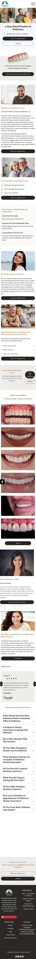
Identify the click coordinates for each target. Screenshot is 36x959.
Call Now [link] (18, 43)
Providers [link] (10, 928)
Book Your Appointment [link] (18, 38)
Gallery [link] (10, 925)
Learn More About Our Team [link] (17, 602)
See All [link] (18, 543)
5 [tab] (22, 605)
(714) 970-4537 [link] (29, 934)
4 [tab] (19, 605)
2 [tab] (14, 605)
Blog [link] (10, 932)
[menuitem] (33, 4)
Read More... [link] (8, 693)
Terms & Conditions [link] (10, 938)
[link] (2, 482)
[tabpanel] (17, 577)
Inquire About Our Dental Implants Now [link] (18, 74)
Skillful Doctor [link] (6, 667)
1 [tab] (12, 605)
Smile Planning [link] (8, 350)
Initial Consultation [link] (9, 346)
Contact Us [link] (18, 658)
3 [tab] (17, 605)
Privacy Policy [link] (10, 935)
